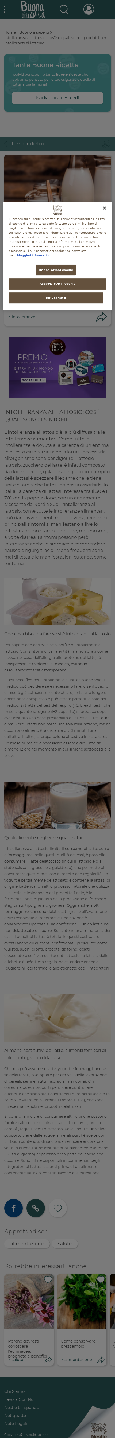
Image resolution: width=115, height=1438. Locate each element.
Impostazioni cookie (56, 269)
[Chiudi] (104, 208)
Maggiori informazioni (34, 255)
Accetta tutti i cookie (58, 283)
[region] (57, 256)
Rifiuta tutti (56, 297)
